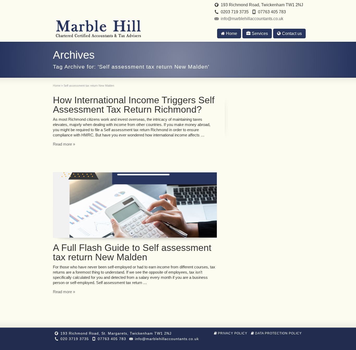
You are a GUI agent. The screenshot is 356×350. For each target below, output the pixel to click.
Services (260, 33)
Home (231, 33)
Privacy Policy (232, 333)
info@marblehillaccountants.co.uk (252, 18)
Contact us (292, 33)
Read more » (64, 144)
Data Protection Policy (278, 333)
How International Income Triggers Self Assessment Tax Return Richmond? (133, 105)
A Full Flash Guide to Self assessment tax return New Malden (132, 252)
